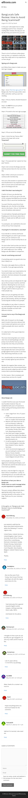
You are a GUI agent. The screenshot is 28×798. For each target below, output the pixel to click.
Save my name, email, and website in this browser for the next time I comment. (14, 778)
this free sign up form (16, 90)
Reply (5, 560)
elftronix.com (9, 2)
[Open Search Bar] (26, 2)
